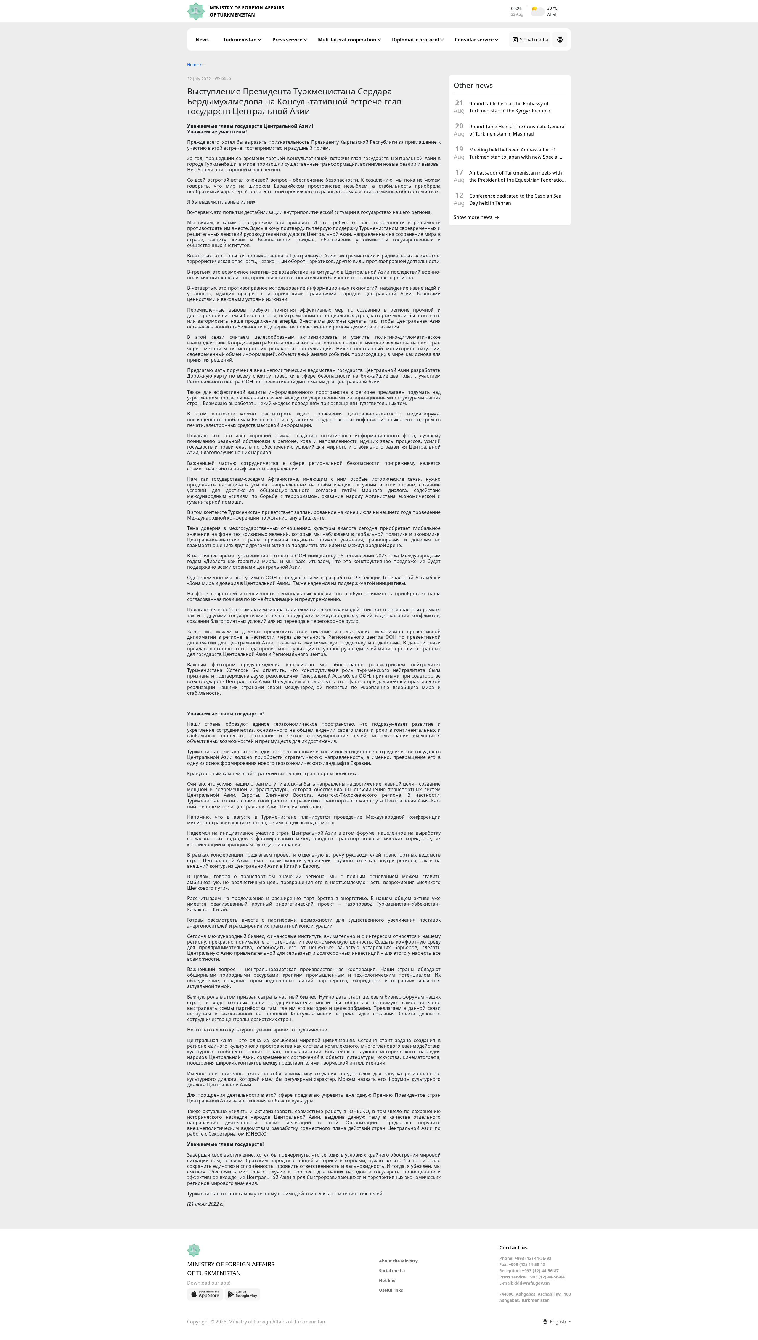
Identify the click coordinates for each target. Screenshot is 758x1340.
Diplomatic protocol (415, 39)
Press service (287, 39)
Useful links (391, 1290)
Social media (534, 39)
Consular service (474, 39)
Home (193, 64)
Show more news (473, 217)
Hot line (387, 1280)
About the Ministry (398, 1261)
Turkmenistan (240, 39)
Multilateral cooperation (347, 39)
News (202, 39)
